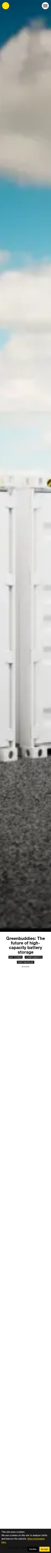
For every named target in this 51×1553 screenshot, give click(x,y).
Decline (33, 1549)
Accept (44, 1549)
